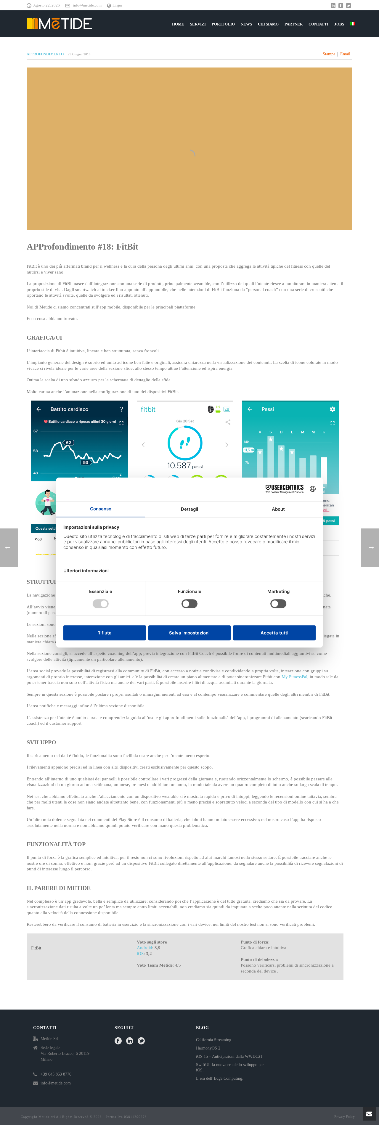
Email (345, 54)
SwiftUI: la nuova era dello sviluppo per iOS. (230, 1067)
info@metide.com (87, 5)
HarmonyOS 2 (208, 1048)
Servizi (198, 24)
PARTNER (294, 24)
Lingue (117, 5)
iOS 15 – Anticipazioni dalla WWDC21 (229, 1056)
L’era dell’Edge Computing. (219, 1078)
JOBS (339, 24)
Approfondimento (45, 54)
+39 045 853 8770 (56, 1074)
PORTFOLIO (223, 24)
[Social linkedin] (129, 1041)
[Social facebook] (118, 1041)
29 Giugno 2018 (79, 54)
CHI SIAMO (268, 24)
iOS (140, 953)
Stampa (329, 54)
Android (144, 947)
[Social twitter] (141, 1041)
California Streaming (213, 1040)
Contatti (318, 24)
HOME (178, 24)
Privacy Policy (344, 1117)
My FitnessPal (294, 676)
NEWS (246, 24)
